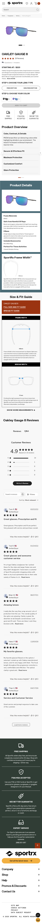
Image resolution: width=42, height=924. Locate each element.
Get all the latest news (19, 861)
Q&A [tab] (26, 431)
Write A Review (22, 483)
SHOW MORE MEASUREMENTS (20, 410)
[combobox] (21, 9)
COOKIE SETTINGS (18, 908)
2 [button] (22, 177)
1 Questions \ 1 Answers (12, 63)
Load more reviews (21, 725)
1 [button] (19, 177)
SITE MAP (15, 905)
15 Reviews (19, 58)
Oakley (18, 15)
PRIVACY (14, 910)
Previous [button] (1, 153)
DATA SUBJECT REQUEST (21, 912)
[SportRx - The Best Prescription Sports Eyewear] (15, 3)
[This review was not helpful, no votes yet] (36, 537)
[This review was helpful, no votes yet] (31, 537)
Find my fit (38, 920)
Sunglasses (10, 15)
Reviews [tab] (17, 431)
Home (3, 15)
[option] (6, 99)
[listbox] (21, 99)
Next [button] (40, 153)
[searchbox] (12, 494)
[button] (20, 45)
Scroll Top (37, 845)
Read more (25, 577)
